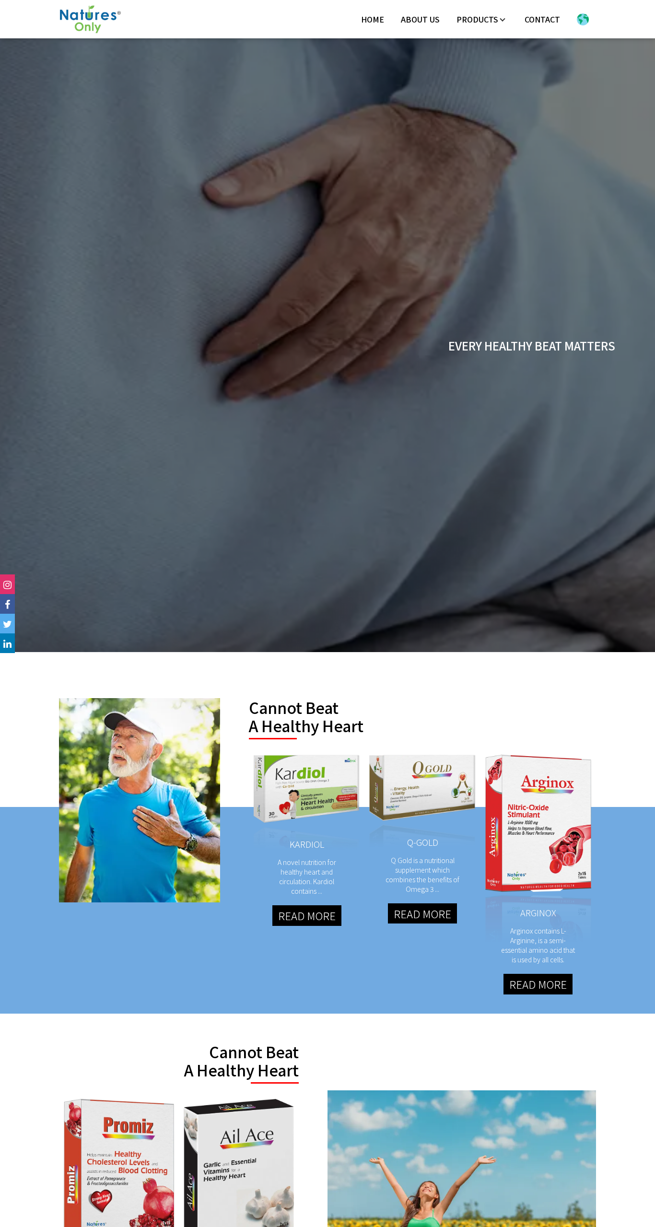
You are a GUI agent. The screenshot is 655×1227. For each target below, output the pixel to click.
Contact (542, 19)
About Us (420, 19)
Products (477, 19)
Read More (307, 915)
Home (372, 19)
